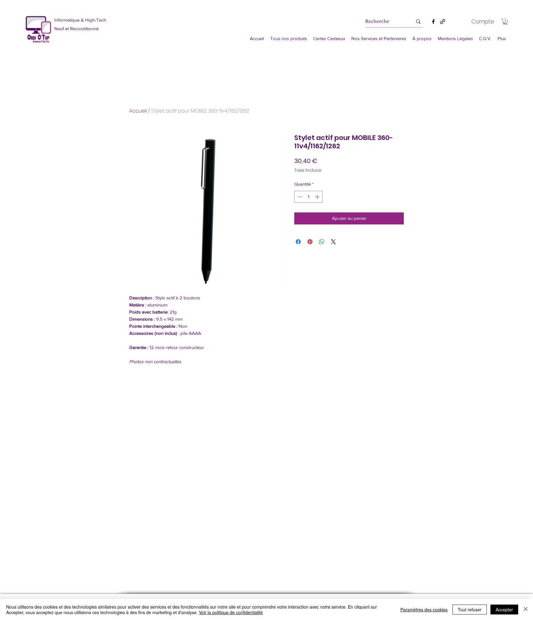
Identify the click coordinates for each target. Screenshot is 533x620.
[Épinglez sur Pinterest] (310, 241)
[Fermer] (525, 609)
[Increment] (318, 197)
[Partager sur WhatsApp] (321, 241)
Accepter (504, 609)
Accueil (138, 110)
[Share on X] (333, 241)
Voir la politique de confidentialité (231, 612)
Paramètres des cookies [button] (424, 609)
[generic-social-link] (443, 21)
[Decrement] (299, 197)
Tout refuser (469, 609)
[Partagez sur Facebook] (298, 241)
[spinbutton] (309, 197)
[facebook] (433, 21)
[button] (505, 21)
